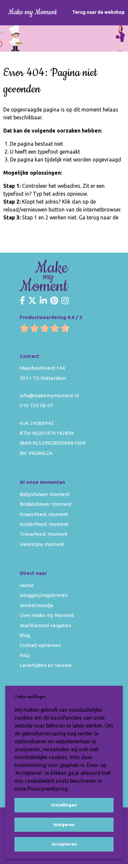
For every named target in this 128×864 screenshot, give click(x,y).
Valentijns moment (42, 544)
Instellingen (64, 804)
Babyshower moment (45, 494)
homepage (15, 225)
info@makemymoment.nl (49, 395)
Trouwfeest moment (44, 534)
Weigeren (64, 824)
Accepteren (64, 844)
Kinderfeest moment (44, 524)
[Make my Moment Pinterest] (54, 301)
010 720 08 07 (36, 405)
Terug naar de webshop (98, 12)
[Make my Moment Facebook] (22, 301)
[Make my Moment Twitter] (32, 301)
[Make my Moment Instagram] (65, 301)
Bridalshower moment (46, 504)
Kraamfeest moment (44, 514)
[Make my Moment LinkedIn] (43, 301)
